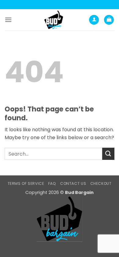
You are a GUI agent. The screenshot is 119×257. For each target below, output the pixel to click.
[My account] (94, 20)
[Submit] (108, 154)
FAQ (52, 183)
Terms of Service (26, 183)
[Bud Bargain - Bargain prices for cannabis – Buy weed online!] (53, 19)
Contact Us (73, 183)
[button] (8, 19)
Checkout (101, 183)
